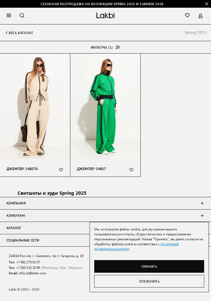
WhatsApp (49, 267)
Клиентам (16, 216)
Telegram (74, 267)
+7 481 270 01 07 (28, 262)
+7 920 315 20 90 (28, 267)
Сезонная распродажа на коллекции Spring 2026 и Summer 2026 (102, 4)
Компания (16, 203)
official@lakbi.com (32, 273)
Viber (62, 267)
